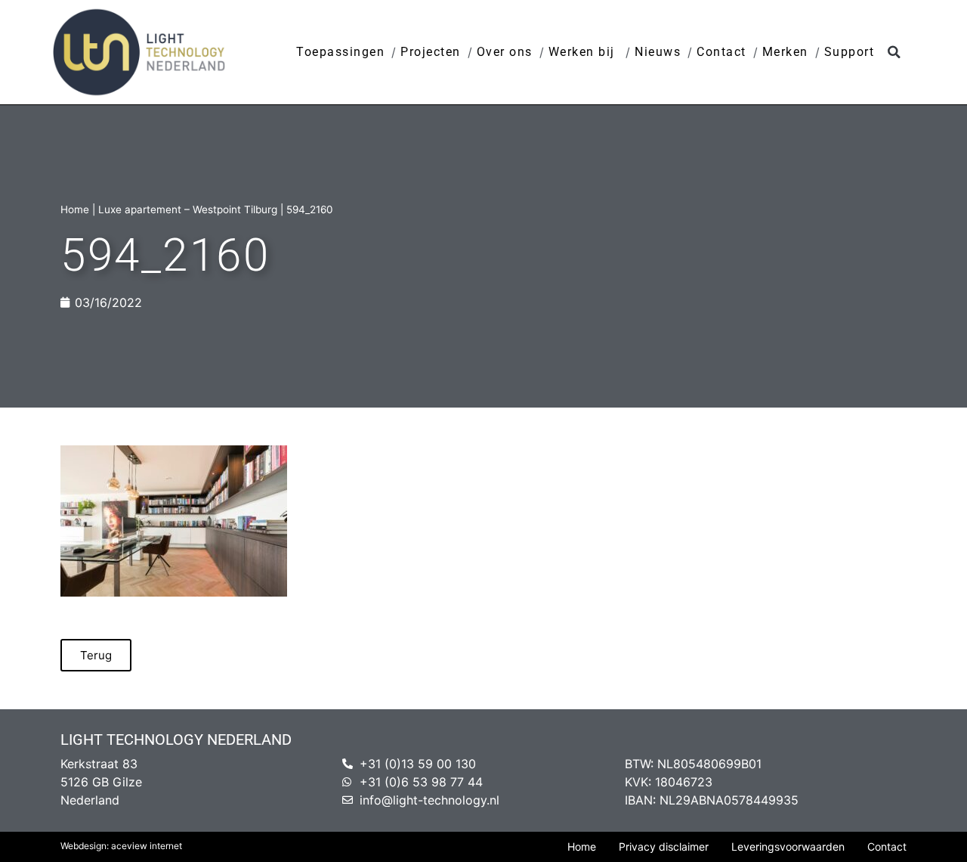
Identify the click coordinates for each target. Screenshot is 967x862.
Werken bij (583, 52)
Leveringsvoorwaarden (788, 846)
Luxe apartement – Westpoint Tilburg (187, 209)
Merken (785, 52)
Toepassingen (340, 52)
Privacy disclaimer (664, 846)
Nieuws (658, 52)
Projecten (430, 52)
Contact (721, 52)
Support (849, 52)
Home (74, 209)
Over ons (505, 52)
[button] (894, 52)
